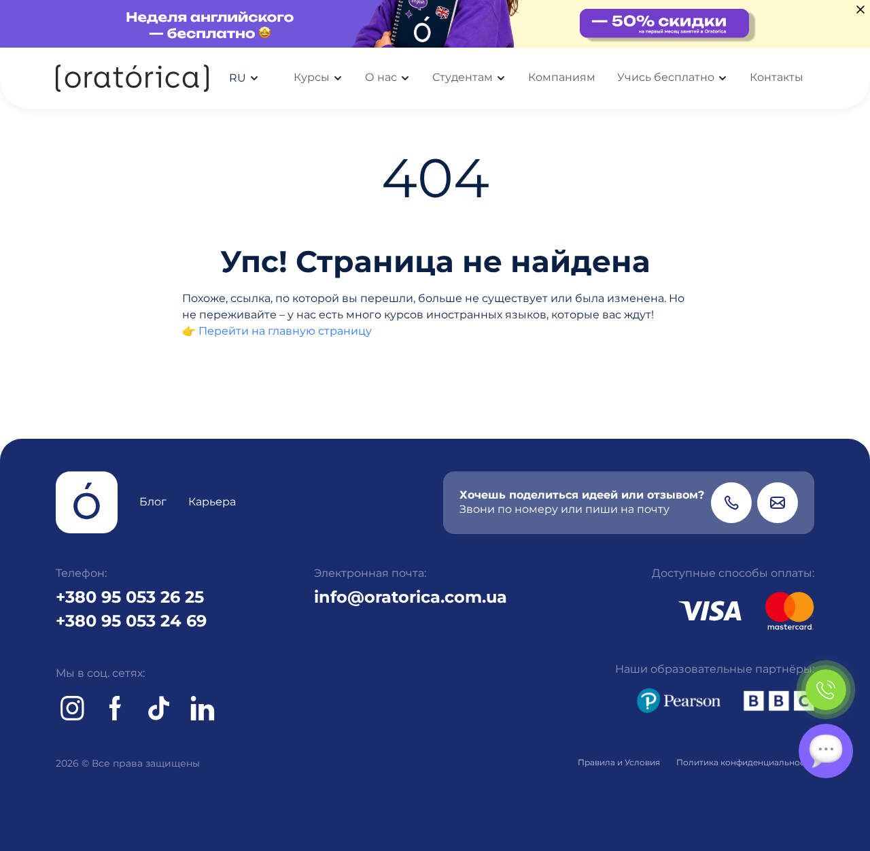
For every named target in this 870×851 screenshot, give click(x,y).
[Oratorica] (132, 78)
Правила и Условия (619, 762)
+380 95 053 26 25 (130, 597)
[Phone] (731, 502)
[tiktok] (159, 708)
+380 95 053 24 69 (131, 621)
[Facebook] (115, 708)
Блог (153, 501)
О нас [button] (381, 77)
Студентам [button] (462, 77)
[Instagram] (72, 708)
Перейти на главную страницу (285, 330)
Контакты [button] (776, 77)
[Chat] (826, 751)
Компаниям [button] (561, 77)
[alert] (435, 24)
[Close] (860, 9)
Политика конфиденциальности (745, 762)
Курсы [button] (312, 77)
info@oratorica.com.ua (410, 597)
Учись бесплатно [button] (665, 77)
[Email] (777, 502)
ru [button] (237, 77)
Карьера (212, 501)
